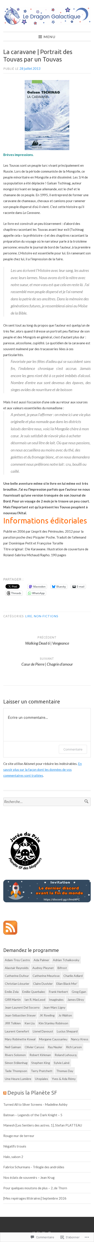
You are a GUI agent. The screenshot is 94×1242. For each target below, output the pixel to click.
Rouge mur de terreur (18, 1136)
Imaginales (56, 999)
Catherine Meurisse (46, 976)
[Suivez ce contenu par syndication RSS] (4, 1093)
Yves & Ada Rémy (64, 1079)
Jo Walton (65, 1015)
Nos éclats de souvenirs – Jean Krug (29, 1177)
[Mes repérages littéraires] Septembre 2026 (34, 1198)
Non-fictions (46, 616)
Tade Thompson (16, 1071)
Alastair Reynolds (17, 968)
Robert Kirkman (40, 1055)
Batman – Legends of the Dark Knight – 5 (32, 1115)
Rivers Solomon (15, 1055)
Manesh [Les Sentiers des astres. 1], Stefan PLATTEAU (42, 1125)
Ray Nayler (55, 1047)
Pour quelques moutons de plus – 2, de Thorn (35, 1188)
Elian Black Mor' (66, 983)
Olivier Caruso (34, 1047)
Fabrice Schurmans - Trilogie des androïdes (33, 1167)
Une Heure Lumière (18, 1079)
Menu (49, 36)
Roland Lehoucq (66, 1055)
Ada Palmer (41, 960)
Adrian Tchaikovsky (66, 960)
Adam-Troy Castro (17, 960)
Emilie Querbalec (33, 992)
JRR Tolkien (13, 1023)
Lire (28, 616)
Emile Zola (12, 992)
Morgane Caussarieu (53, 1039)
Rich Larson (74, 1047)
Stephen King (40, 1063)
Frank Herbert (58, 992)
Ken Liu (29, 1023)
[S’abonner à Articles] (10, 933)
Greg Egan (79, 992)
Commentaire (72, 749)
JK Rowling (47, 1015)
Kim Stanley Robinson (53, 1023)
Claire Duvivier (43, 983)
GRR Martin (13, 999)
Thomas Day (64, 1071)
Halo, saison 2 (13, 1157)
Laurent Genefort (17, 1031)
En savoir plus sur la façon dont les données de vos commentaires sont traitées (42, 769)
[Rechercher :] (47, 802)
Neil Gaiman (13, 1047)
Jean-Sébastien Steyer (20, 1015)
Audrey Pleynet (43, 968)
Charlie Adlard (73, 976)
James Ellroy (75, 999)
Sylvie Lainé (62, 1063)
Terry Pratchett (41, 1071)
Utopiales (41, 1079)
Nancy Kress (79, 1039)
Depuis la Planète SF (32, 1093)
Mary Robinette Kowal (20, 1039)
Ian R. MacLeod (34, 999)
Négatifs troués (14, 1146)
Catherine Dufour (17, 976)
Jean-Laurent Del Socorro (22, 1007)
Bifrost (62, 968)
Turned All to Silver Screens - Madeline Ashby (35, 1104)
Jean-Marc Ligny (54, 1007)
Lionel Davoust (43, 1031)
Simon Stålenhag (16, 1063)
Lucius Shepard (67, 1031)
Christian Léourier (17, 983)
